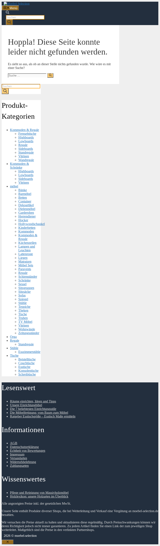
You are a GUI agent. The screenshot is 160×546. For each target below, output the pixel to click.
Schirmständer (27, 276)
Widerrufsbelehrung (23, 462)
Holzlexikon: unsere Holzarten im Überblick (39, 496)
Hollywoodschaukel (31, 224)
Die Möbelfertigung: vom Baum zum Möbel (39, 412)
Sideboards (25, 148)
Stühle (22, 303)
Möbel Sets (25, 265)
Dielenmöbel (26, 209)
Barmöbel (24, 194)
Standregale (26, 152)
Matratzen (24, 261)
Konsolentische (28, 370)
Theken (23, 310)
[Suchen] (50, 75)
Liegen (23, 258)
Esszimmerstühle (29, 352)
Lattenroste (25, 254)
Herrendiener (27, 216)
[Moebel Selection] (17, 3)
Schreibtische (27, 374)
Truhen (23, 318)
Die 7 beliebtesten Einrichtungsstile (33, 409)
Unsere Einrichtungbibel (26, 405)
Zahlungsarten (19, 465)
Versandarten (18, 458)
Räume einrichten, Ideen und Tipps (33, 401)
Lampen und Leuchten (26, 248)
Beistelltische (27, 359)
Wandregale (26, 160)
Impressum (17, 454)
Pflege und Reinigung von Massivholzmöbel (39, 492)
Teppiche (24, 306)
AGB (13, 443)
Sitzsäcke (24, 291)
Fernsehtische (27, 133)
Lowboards (25, 141)
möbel (14, 186)
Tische (22, 314)
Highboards (26, 137)
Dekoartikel (26, 205)
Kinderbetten (26, 227)
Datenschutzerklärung (24, 447)
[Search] (9, 22)
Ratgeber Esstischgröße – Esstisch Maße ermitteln (42, 416)
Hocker (23, 220)
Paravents (24, 269)
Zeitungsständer (28, 333)
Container (24, 201)
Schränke (24, 280)
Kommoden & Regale (24, 130)
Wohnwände (26, 329)
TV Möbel (25, 321)
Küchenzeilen (27, 242)
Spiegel (23, 299)
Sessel (22, 284)
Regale (23, 145)
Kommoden (26, 231)
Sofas (22, 295)
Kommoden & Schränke (19, 165)
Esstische (24, 367)
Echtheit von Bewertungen (27, 450)
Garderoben (26, 212)
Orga (13, 337)
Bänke (22, 190)
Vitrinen (23, 156)
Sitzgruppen (26, 288)
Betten (22, 197)
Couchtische (26, 363)
